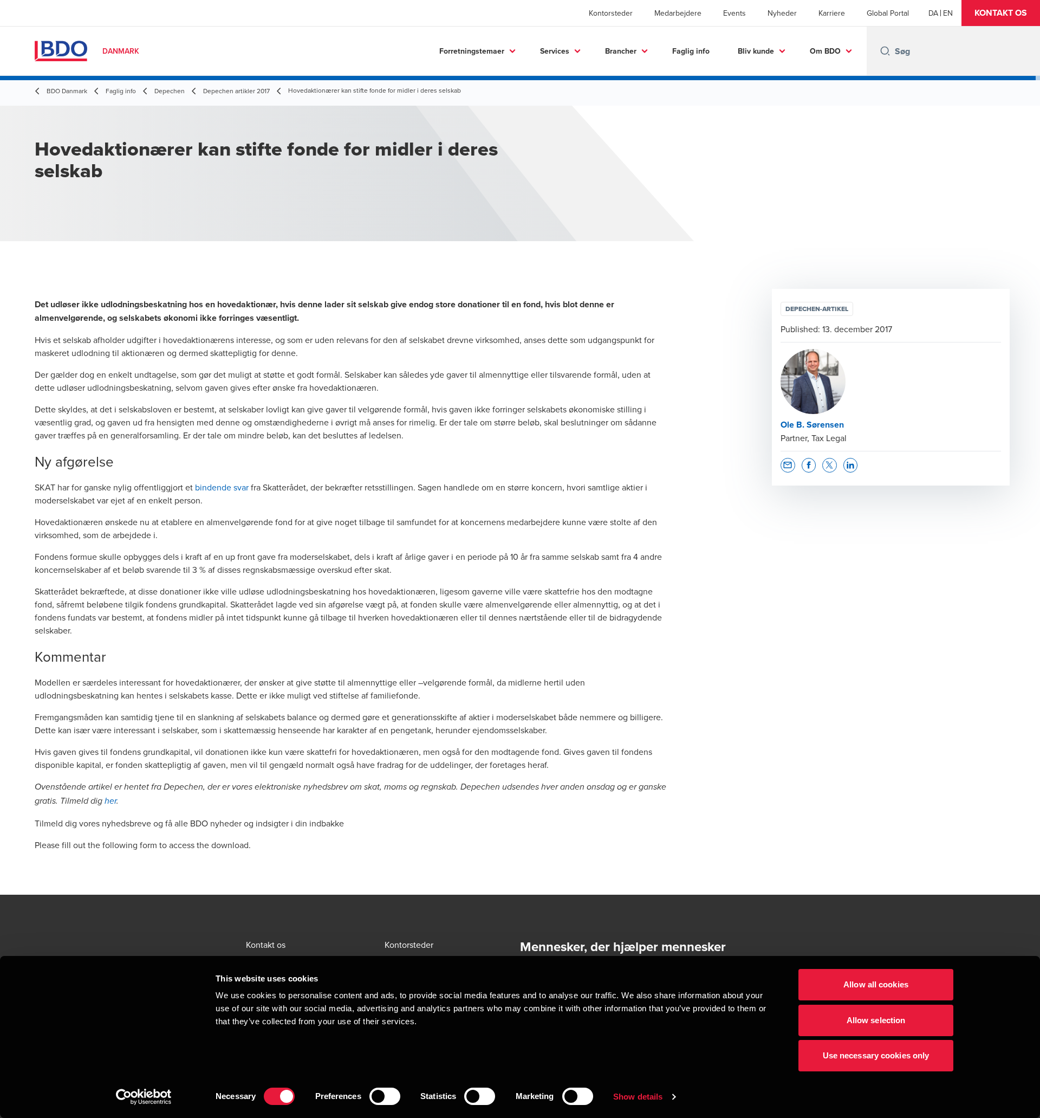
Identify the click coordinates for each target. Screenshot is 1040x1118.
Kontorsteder (611, 13)
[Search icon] (885, 51)
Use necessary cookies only (876, 1055)
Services (554, 51)
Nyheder (782, 13)
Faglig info (691, 51)
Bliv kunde (756, 51)
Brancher (620, 51)
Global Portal (888, 13)
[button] (1000, 13)
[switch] (384, 1096)
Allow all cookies (875, 984)
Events (734, 13)
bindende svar (222, 487)
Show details (637, 1096)
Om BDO (825, 51)
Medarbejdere (677, 13)
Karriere (831, 13)
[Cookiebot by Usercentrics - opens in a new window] (143, 1097)
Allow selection (876, 1020)
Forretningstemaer (471, 51)
